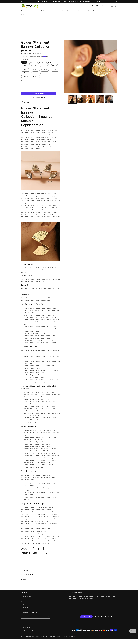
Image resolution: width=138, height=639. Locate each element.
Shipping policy (73, 636)
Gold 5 (25, 69)
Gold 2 (50, 62)
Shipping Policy (26, 601)
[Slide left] (66, 99)
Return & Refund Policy (28, 599)
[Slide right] (115, 99)
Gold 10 (54, 73)
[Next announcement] (116, 1)
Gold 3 (35, 65)
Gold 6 (34, 69)
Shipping (23, 53)
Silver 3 (26, 73)
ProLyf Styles (30, 636)
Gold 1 (32, 62)
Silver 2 (45, 65)
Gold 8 (52, 69)
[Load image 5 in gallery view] (109, 99)
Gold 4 (54, 65)
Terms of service (62, 636)
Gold (24, 62)
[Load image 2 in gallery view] (81, 99)
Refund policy (40, 636)
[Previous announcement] (21, 1)
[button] (24, 11)
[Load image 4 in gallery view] (100, 99)
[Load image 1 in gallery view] (72, 99)
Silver (41, 62)
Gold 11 (25, 76)
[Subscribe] (48, 617)
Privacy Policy (26, 596)
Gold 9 (35, 73)
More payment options (39, 97)
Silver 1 (26, 65)
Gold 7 (43, 69)
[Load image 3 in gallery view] (90, 99)
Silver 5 (35, 76)
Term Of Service (26, 607)
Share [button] (24, 579)
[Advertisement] (69, 28)
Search (23, 604)
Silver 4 (45, 73)
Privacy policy (50, 636)
